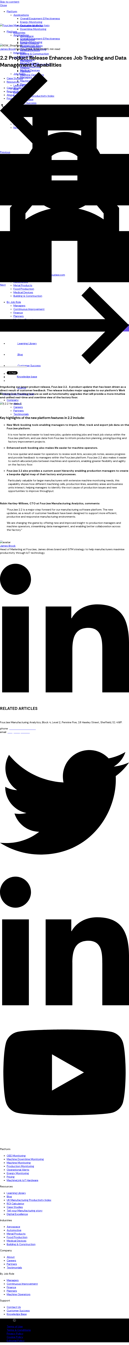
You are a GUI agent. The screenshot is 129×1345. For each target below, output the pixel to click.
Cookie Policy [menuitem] (15, 1337)
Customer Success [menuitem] (18, 1310)
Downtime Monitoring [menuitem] (33, 29)
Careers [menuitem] (18, 407)
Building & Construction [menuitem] (34, 53)
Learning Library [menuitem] (16, 1193)
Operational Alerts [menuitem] (31, 45)
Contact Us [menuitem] (14, 1307)
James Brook (8, 49)
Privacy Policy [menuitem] (15, 1333)
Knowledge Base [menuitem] (17, 1314)
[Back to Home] (25, 25)
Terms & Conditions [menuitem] (19, 1330)
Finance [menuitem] (11, 1287)
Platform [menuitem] (12, 11)
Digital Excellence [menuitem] (17, 1214)
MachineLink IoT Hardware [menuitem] (22, 1180)
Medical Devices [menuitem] (30, 70)
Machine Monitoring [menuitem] (19, 1162)
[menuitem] (22, 376)
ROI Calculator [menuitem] (15, 1203)
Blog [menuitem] (9, 1196)
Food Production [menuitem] (17, 1237)
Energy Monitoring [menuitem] (31, 22)
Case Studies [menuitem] (15, 1207)
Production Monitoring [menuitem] (20, 1166)
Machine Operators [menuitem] (18, 1294)
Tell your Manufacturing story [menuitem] (24, 1210)
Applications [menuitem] (21, 15)
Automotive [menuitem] (14, 1230)
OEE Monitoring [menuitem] (16, 1155)
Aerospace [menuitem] (13, 1226)
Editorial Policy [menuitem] (16, 1340)
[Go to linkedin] (64, 700)
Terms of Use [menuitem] (15, 1326)
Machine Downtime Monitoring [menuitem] (25, 1159)
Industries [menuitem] (19, 32)
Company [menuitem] (13, 400)
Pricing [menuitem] (11, 1177)
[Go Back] (64, 281)
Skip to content (9, 2)
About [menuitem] (11, 1257)
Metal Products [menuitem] (22, 285)
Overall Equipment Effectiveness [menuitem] (40, 18)
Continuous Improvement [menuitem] (22, 1284)
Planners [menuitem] (12, 1291)
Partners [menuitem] (18, 410)
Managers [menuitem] (13, 1280)
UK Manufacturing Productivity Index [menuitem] (29, 1200)
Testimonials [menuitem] (21, 414)
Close (3, 5)
